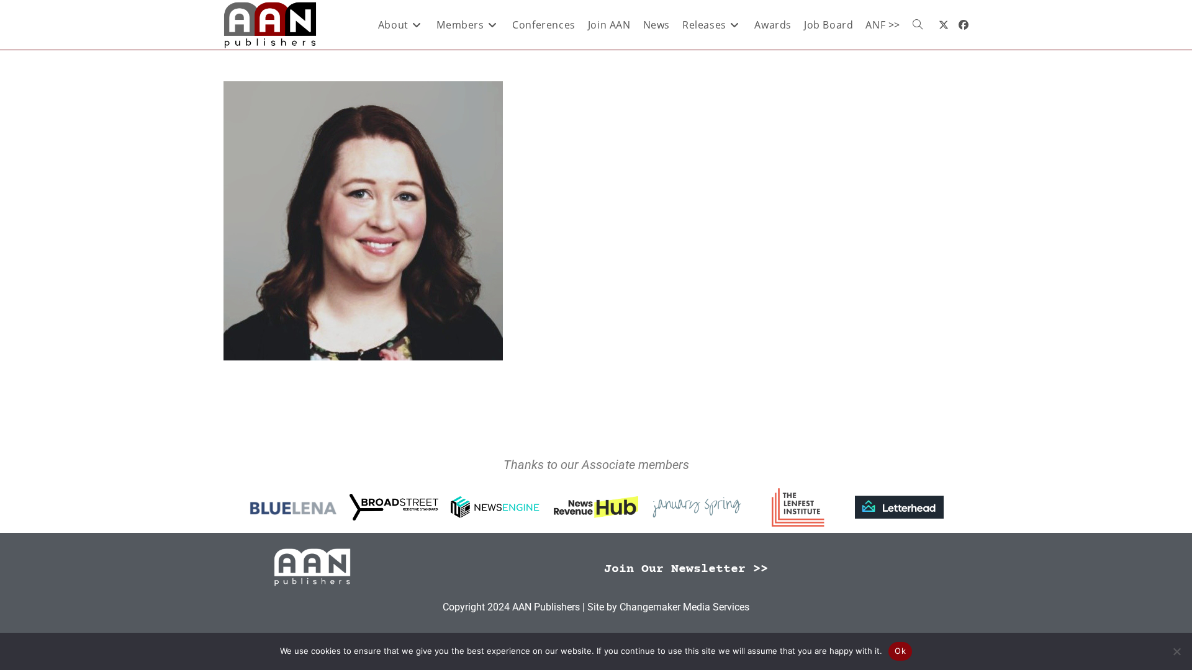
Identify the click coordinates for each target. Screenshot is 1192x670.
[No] (1176, 651)
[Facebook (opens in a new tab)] (963, 25)
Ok (900, 651)
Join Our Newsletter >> (686, 569)
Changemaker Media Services (684, 607)
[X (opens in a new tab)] (944, 25)
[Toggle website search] (917, 25)
